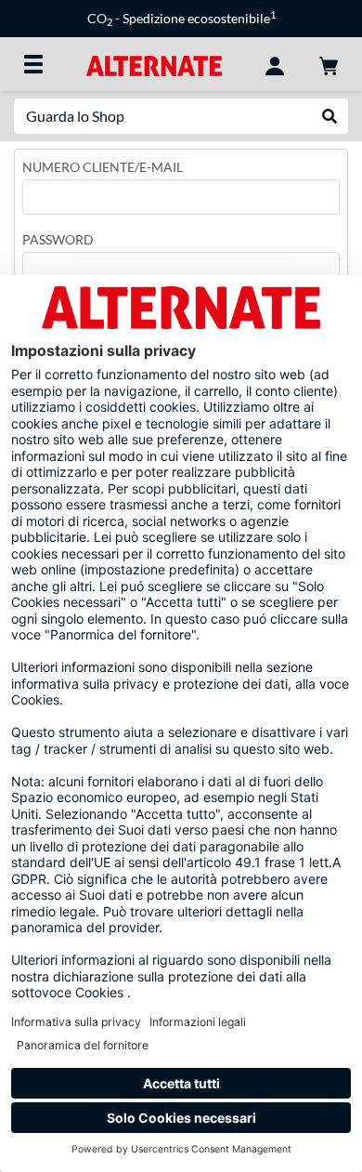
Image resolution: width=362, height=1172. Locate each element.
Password (58, 239)
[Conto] (274, 64)
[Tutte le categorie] (33, 64)
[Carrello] (328, 64)
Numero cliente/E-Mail (102, 167)
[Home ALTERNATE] (153, 63)
